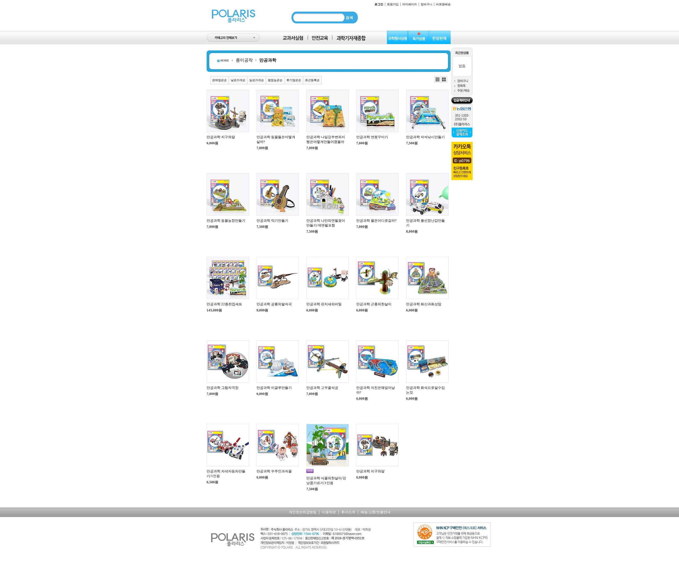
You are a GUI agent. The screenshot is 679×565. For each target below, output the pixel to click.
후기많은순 (293, 80)
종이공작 (244, 60)
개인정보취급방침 (302, 512)
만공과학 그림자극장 (222, 388)
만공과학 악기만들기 (272, 221)
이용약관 (329, 512)
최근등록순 (312, 80)
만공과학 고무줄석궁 (322, 388)
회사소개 (348, 512)
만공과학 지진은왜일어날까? (375, 390)
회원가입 (393, 4)
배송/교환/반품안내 (375, 512)
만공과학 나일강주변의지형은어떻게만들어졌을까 (325, 139)
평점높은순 (275, 80)
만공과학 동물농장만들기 (226, 221)
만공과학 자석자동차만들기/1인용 (226, 473)
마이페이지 (409, 4)
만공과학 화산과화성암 (423, 304)
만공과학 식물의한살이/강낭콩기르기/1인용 (326, 480)
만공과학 (267, 60)
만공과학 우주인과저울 (274, 471)
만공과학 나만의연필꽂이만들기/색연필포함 (325, 223)
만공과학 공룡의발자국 (274, 304)
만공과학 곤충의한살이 (373, 304)
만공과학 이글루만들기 (274, 388)
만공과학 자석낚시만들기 (425, 137)
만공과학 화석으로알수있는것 (425, 390)
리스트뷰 (437, 79)
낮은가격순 (238, 80)
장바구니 (426, 4)
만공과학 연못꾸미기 (372, 137)
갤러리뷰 (444, 79)
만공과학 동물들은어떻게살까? (275, 139)
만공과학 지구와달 (221, 137)
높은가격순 (256, 80)
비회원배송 (443, 4)
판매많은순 (219, 80)
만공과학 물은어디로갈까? (376, 221)
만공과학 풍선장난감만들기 (425, 223)
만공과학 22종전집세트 (224, 304)
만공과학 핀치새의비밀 (324, 304)
